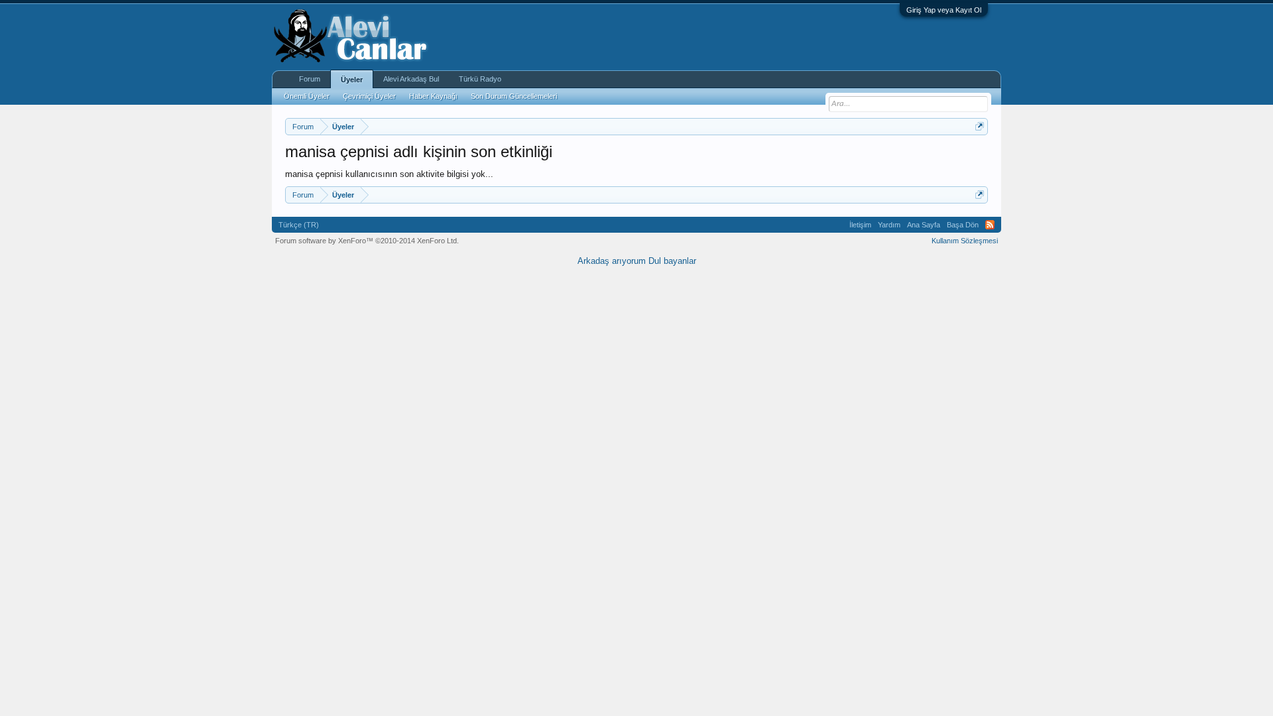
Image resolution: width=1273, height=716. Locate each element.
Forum (309, 79)
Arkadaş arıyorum (611, 261)
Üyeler (352, 80)
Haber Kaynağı (433, 96)
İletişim (860, 225)
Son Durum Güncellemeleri (514, 96)
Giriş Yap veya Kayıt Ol (943, 10)
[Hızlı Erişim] (979, 126)
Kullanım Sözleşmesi (965, 241)
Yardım (889, 225)
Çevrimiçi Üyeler (369, 96)
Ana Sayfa (923, 225)
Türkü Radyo (480, 79)
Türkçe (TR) (298, 225)
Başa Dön (963, 225)
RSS (990, 224)
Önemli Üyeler (307, 96)
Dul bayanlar (672, 261)
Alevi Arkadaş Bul (411, 79)
